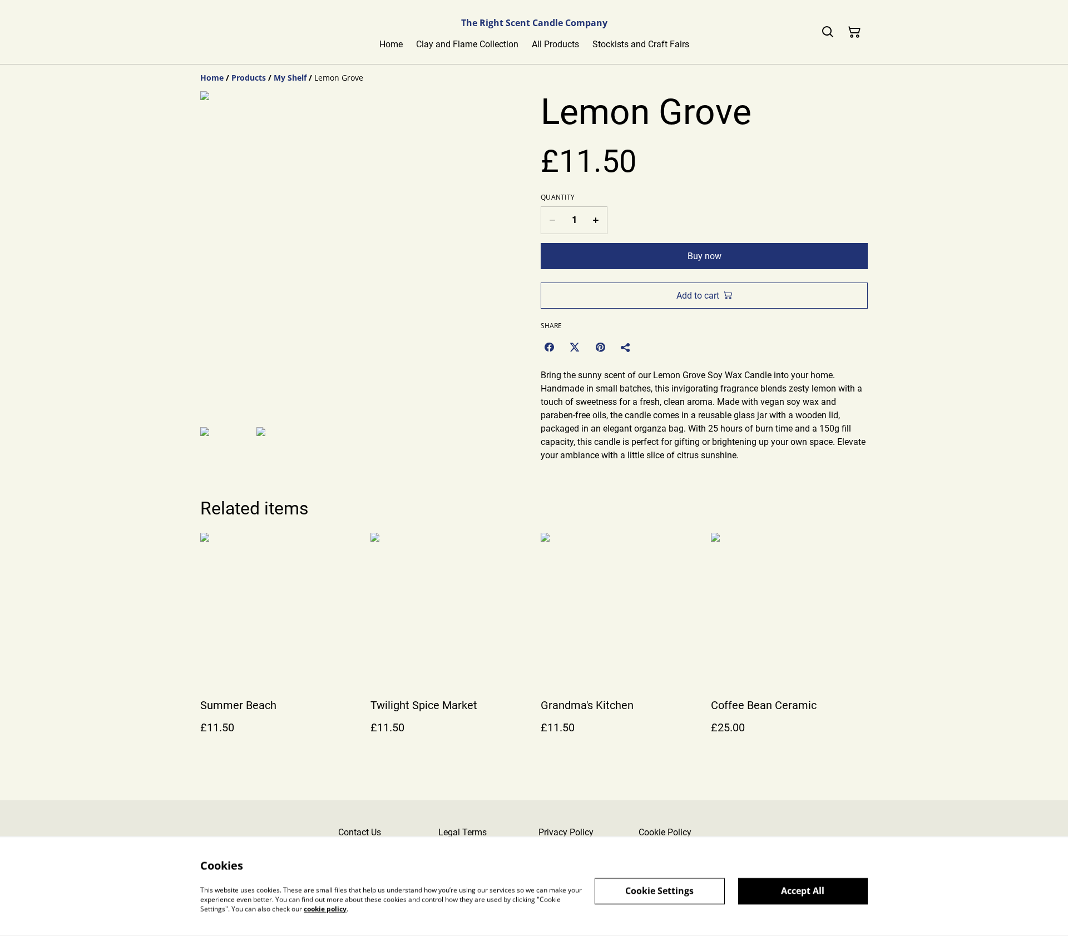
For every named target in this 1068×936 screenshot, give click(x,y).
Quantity (558, 197)
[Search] (827, 32)
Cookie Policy (665, 832)
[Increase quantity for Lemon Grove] (596, 220)
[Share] (625, 347)
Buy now (704, 256)
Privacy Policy (566, 832)
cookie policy (325, 908)
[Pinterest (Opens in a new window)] (600, 347)
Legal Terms (462, 832)
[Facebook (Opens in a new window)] (549, 347)
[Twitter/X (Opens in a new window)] (574, 347)
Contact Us (359, 832)
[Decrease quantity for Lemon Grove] (552, 220)
